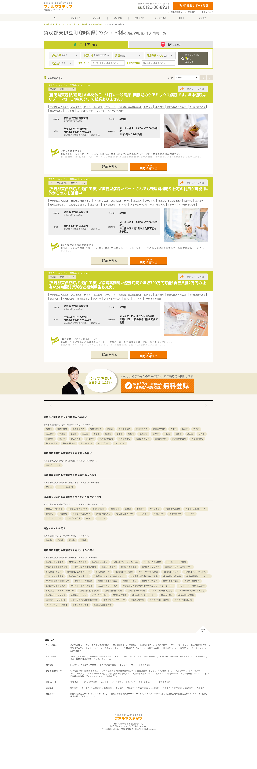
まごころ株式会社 (99, 595)
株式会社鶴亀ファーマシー (198, 576)
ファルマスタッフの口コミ (97, 645)
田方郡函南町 (197, 438)
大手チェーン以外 (53, 518)
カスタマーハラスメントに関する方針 (142, 647)
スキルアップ (76, 673)
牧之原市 (90, 438)
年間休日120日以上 (54, 509)
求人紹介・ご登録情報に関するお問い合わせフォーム (182, 656)
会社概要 (191, 12)
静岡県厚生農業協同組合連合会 (144, 576)
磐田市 (96, 433)
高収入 (89, 518)
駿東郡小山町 (86, 443)
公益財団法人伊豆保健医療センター (109, 576)
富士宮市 (50, 433)
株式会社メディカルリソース (82, 696)
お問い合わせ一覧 (78, 656)
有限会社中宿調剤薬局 (89, 590)
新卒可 (128, 509)
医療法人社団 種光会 (159, 599)
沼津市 (173, 429)
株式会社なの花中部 (172, 576)
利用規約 (167, 647)
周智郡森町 (120, 443)
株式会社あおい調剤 (124, 571)
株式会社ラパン (103, 571)
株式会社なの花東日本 (78, 576)
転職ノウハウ (194, 670)
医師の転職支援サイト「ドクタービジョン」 (88, 693)
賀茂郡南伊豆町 (142, 438)
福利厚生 (104, 682)
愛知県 (72, 540)
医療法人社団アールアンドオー (178, 566)
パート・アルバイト (65, 487)
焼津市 (108, 433)
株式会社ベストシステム (195, 571)
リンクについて (181, 647)
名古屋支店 (143, 687)
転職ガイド (165, 670)
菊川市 (62, 438)
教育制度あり (175, 513)
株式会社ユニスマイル (55, 595)
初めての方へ (76, 645)
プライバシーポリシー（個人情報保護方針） (189, 645)
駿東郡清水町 (52, 443)
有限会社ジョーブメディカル (125, 562)
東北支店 (85, 687)
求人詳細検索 (118, 645)
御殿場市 (143, 433)
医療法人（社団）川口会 (55, 599)
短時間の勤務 (144, 665)
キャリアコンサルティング (123, 682)
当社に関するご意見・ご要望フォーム (140, 656)
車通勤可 (63, 513)
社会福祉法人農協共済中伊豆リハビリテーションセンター (148, 585)
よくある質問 (161, 645)
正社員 (49, 487)
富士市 (85, 433)
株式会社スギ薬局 (53, 571)
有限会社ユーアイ (78, 595)
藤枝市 (131, 433)
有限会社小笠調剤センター (78, 571)
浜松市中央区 (124, 429)
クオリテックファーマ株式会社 (190, 590)
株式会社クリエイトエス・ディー (60, 590)
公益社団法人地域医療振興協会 (84, 599)
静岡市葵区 (62, 429)
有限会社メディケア (150, 566)
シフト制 (190, 513)
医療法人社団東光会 (102, 604)
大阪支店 (166, 687)
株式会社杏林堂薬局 (54, 562)
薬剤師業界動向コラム (142, 673)
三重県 (83, 540)
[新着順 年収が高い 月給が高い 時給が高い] (187, 77)
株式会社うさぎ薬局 (152, 562)
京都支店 (155, 687)
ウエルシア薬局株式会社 (56, 566)
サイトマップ (197, 647)
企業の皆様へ (176, 12)
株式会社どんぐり (150, 581)
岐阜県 (49, 540)
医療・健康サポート (147, 682)
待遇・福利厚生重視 (107, 665)
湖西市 (190, 433)
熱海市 (185, 429)
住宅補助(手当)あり (124, 513)
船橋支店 (108, 687)
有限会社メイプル (171, 571)
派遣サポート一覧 (78, 682)
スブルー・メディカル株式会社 (192, 585)
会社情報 (132, 645)
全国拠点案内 (146, 645)
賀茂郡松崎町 (161, 438)
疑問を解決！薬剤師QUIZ (118, 673)
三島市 (196, 429)
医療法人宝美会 (137, 599)
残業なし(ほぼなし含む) (196, 509)
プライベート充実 (127, 665)
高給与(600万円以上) (82, 513)
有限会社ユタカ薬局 (136, 590)
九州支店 (200, 687)
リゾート (101, 518)
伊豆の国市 (75, 438)
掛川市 (119, 433)
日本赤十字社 (167, 595)
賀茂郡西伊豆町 (179, 438)
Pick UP (73, 665)
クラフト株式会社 (192, 581)
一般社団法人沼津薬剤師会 (84, 566)
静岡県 (84, 24)
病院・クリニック (53, 465)
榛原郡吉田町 (103, 443)
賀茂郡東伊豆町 (97, 24)
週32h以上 (114, 509)
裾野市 (179, 433)
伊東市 (62, 433)
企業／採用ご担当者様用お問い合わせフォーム (90, 659)
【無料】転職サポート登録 (193, 5)
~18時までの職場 (172, 509)
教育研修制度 (164, 682)
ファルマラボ (179, 670)
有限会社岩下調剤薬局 (55, 585)
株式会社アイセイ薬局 (176, 562)
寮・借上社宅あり (103, 513)
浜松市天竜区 (159, 429)
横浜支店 (131, 687)
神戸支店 (178, 687)
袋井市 (156, 433)
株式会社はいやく (100, 562)
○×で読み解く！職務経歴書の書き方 (118, 670)
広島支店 (189, 687)
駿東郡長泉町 (69, 443)
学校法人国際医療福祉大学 (57, 581)
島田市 (74, 433)
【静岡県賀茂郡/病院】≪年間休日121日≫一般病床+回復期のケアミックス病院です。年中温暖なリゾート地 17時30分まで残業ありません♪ (127, 97)
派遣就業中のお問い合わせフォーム (104, 656)
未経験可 (140, 509)
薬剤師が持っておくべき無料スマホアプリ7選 (187, 673)
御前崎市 (50, 438)
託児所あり (143, 513)
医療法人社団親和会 (77, 562)
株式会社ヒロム (129, 581)
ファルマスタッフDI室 (95, 673)
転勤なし (50, 513)
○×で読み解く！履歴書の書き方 (84, 670)
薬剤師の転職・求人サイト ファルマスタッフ (61, 24)
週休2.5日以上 (99, 509)
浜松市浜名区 (142, 429)
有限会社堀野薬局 (128, 566)
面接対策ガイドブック (147, 670)
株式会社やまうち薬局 (107, 581)
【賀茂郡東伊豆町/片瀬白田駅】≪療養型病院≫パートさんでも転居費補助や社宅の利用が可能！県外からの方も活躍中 (128, 191)
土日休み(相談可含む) (77, 509)
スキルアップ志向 (88, 665)
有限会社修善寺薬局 (113, 590)
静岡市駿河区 (78, 429)
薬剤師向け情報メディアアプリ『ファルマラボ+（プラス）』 (95, 676)
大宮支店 (97, 687)
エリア (88, 44)
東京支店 (119, 687)
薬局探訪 (159, 673)
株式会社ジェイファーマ (114, 599)
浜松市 (110, 429)
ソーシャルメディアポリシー (109, 647)
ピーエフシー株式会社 (148, 571)
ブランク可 (155, 509)
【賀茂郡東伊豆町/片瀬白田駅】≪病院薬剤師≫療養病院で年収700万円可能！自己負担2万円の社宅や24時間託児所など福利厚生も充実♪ (127, 285)
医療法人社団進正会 (183, 599)
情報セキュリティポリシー (81, 647)
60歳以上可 (159, 513)
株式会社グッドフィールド (143, 595)
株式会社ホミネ (108, 566)
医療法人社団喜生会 (54, 576)
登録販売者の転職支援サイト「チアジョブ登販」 (186, 693)
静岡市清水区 (96, 429)
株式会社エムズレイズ (107, 585)
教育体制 (93, 682)
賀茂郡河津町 (124, 438)
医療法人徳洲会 (120, 595)
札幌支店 (74, 687)
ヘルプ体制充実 (73, 518)
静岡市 (49, 429)
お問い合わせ (207, 12)
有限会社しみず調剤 (83, 581)
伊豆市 (201, 433)
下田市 (167, 433)
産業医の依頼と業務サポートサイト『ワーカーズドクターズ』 (137, 693)
